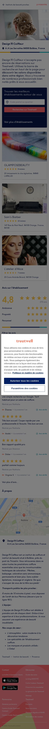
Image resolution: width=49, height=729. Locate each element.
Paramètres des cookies (24, 388)
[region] (24, 364)
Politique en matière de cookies (27, 373)
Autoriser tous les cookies (24, 381)
